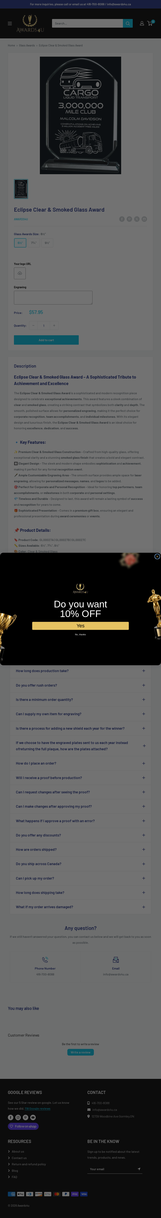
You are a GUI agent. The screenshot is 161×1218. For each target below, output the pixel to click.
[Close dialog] (157, 556)
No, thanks (80, 634)
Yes (80, 625)
